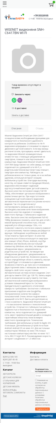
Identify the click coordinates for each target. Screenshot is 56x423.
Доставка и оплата (39, 359)
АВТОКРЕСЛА (9, 374)
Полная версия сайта (11, 416)
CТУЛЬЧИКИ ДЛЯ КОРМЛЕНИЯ (11, 381)
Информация (38, 352)
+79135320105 (41, 15)
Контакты (9, 352)
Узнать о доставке (20, 115)
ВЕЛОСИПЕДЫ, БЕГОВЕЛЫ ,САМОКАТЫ (14, 391)
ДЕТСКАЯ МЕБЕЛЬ (11, 386)
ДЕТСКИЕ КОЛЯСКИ (12, 377)
